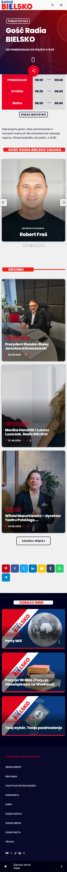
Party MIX (13, 640)
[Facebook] (24, 853)
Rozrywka (12, 634)
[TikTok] (15, 853)
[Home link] (17, 5)
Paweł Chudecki (33, 234)
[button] (24, 245)
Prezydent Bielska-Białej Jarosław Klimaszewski (26, 346)
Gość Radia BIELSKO (17, 338)
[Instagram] (19, 853)
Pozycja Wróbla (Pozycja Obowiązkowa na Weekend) (30, 682)
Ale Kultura (13, 509)
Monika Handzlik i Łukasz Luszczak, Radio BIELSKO (27, 432)
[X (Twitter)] (11, 853)
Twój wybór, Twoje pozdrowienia (33, 727)
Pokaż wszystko (33, 114)
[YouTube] (7, 853)
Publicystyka (18, 21)
